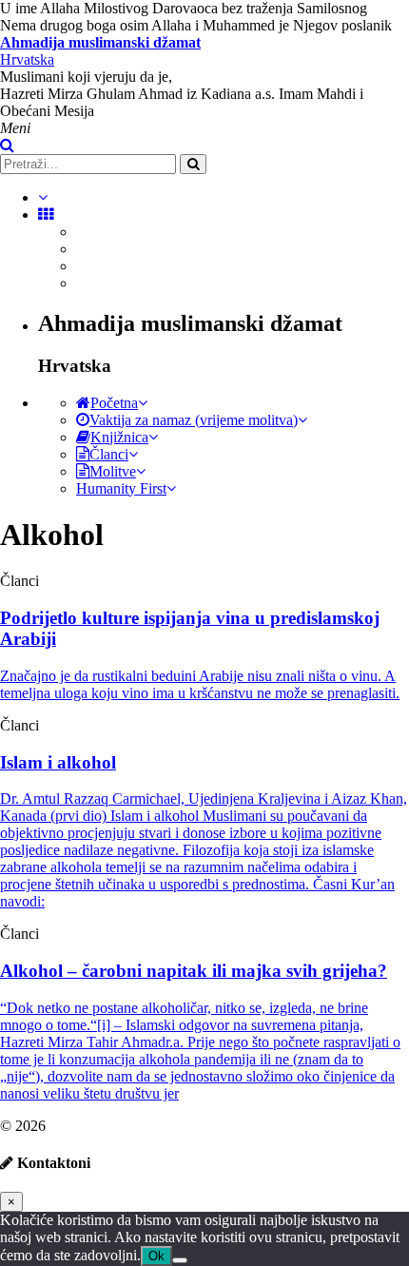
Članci (108, 454)
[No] (179, 1260)
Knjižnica (119, 437)
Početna (114, 403)
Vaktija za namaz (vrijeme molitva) (193, 420)
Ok (156, 1256)
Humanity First (121, 488)
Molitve (112, 471)
